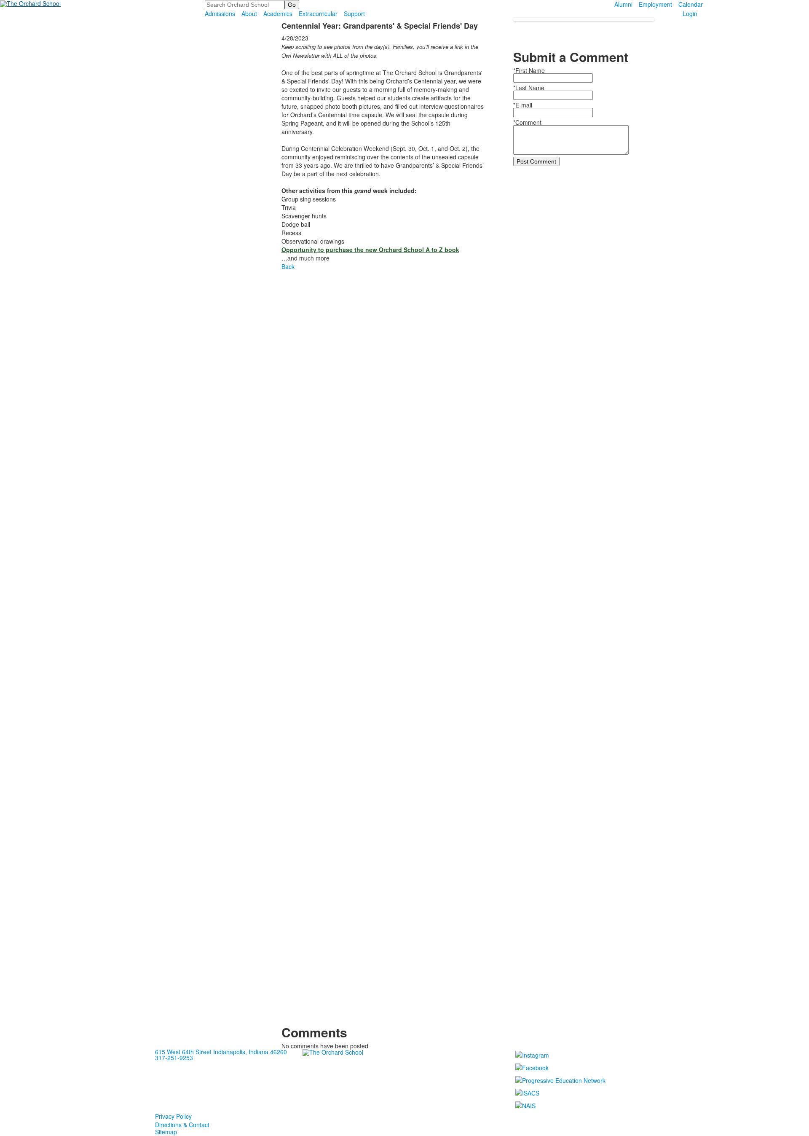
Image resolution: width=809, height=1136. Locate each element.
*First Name (529, 70)
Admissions (220, 13)
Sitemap (166, 1132)
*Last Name (528, 87)
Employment (655, 4)
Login (690, 13)
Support (354, 13)
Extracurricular (318, 13)
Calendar (690, 4)
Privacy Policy (173, 1116)
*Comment (527, 122)
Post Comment (536, 161)
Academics (277, 13)
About (249, 13)
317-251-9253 (174, 1057)
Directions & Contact (182, 1124)
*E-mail (522, 105)
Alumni (623, 4)
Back (288, 266)
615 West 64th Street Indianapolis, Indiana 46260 (221, 1051)
